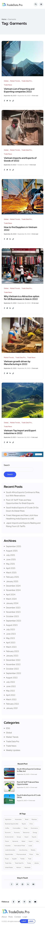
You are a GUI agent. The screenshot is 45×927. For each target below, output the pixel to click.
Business (34, 819)
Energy (35, 832)
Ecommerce (34, 828)
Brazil (26, 819)
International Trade (19, 846)
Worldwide (27, 867)
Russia (7, 859)
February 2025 (12, 577)
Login (25, 917)
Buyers (24, 824)
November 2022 (13, 664)
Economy (17, 832)
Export (26, 837)
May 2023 (10, 638)
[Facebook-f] (13, 902)
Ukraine (36, 863)
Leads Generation (10, 850)
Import (30, 841)
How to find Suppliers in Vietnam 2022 (20, 228)
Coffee (7, 828)
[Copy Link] (13, 101)
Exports (34, 837)
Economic (8, 832)
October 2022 (12, 668)
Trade (29, 859)
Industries (8, 846)
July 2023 (10, 629)
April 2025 (10, 568)
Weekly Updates (13, 750)
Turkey (29, 863)
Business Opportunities (11, 824)
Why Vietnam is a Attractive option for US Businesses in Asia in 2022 (21, 297)
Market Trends (12, 737)
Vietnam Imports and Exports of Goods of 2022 (20, 159)
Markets (33, 850)
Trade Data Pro (12, 741)
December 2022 (13, 660)
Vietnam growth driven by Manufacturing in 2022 (17, 363)
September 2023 (13, 620)
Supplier (14, 859)
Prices (31, 854)
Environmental (9, 837)
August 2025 (12, 550)
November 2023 (13, 612)
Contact (17, 917)
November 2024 (13, 590)
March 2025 (11, 572)
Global (9, 732)
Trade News (11, 746)
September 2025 (13, 546)
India (37, 841)
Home (4, 19)
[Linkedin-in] (30, 902)
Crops (25, 828)
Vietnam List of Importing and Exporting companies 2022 (19, 90)
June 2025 (11, 559)
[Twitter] (19, 902)
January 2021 (12, 708)
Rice (37, 854)
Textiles (22, 859)
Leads (30, 846)
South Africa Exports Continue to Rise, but (29, 770)
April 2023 (10, 642)
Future (7, 841)
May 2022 (10, 690)
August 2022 (12, 677)
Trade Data (8, 863)
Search (7, 465)
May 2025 (10, 564)
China (31, 824)
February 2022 (12, 704)
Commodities (16, 828)
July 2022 (10, 682)
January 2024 (12, 603)
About (4, 917)
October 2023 (12, 616)
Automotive (18, 819)
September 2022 (13, 673)
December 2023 (13, 607)
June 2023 (11, 634)
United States (9, 867)
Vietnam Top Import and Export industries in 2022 (20, 432)
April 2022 (10, 695)
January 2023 (12, 655)
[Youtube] (35, 902)
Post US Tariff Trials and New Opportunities (28, 783)
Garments (15, 841)
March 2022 (11, 699)
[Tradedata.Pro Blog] (12, 4)
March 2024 (11, 599)
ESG (8, 728)
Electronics (26, 832)
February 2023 (12, 651)
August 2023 (12, 625)
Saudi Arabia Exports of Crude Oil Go (29, 796)
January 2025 (12, 581)
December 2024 (13, 585)
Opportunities (9, 854)
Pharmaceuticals (21, 854)
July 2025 (10, 555)
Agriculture (8, 819)
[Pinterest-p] (24, 902)
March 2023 (11, 647)
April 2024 (10, 594)
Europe (19, 837)
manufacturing (23, 850)
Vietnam (18, 867)
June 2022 (11, 686)
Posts (10, 917)
